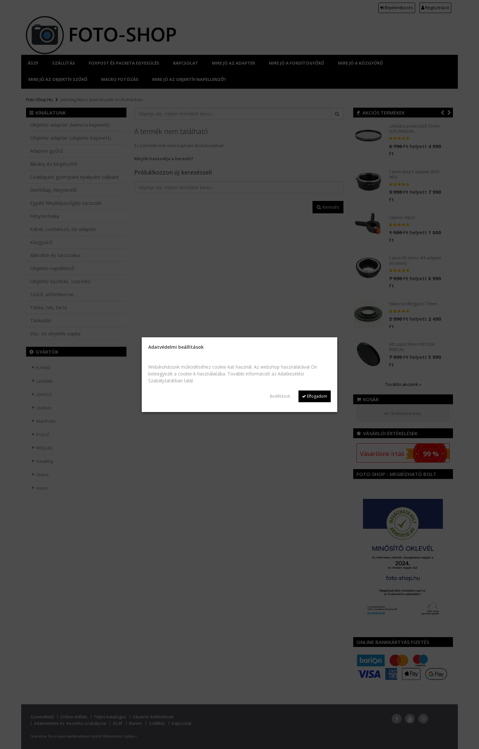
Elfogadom (316, 396)
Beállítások (280, 396)
